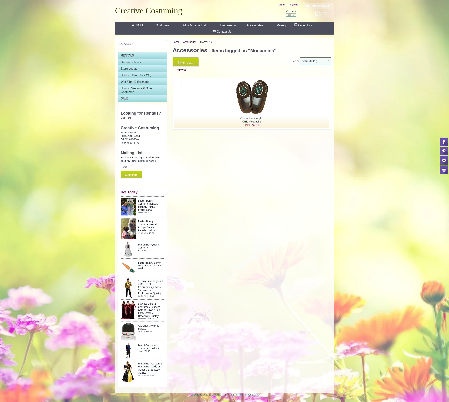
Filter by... (185, 62)
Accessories (189, 42)
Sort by (295, 60)
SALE (124, 98)
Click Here (126, 117)
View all (182, 70)
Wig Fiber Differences (135, 81)
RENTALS (127, 55)
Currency (291, 11)
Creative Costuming (148, 10)
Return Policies (131, 62)
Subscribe (131, 175)
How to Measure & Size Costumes (136, 90)
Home (176, 42)
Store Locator (130, 68)
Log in (282, 5)
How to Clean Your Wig (136, 75)
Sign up (294, 5)
